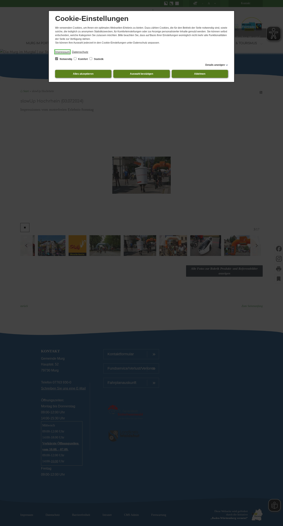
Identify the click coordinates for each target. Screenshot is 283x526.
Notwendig (66, 59)
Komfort (82, 59)
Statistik (98, 59)
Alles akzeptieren (83, 73)
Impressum (62, 52)
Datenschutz (80, 52)
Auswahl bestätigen (141, 73)
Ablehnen (199, 73)
